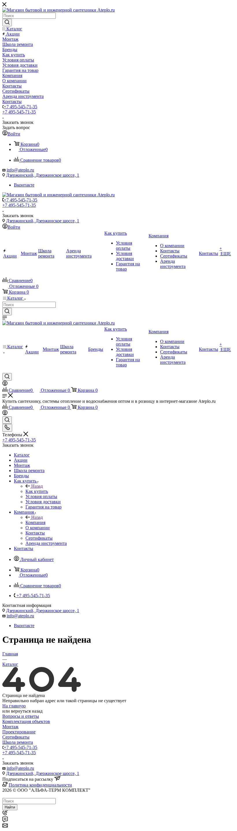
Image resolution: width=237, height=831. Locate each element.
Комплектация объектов (26, 721)
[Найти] (7, 22)
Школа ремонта (17, 742)
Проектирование (19, 731)
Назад (37, 486)
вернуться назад (26, 711)
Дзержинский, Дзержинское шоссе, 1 (42, 175)
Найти (10, 807)
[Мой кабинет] (5, 384)
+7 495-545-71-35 (20, 106)
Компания (35, 522)
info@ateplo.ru (20, 169)
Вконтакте (24, 184)
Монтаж (10, 726)
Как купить (36, 491)
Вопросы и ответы (20, 716)
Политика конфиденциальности (40, 784)
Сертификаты (15, 737)
